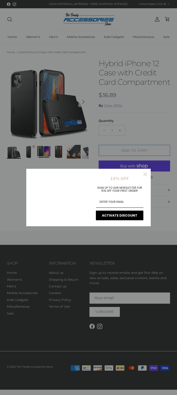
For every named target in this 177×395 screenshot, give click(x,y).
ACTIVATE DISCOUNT (119, 215)
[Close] (145, 174)
